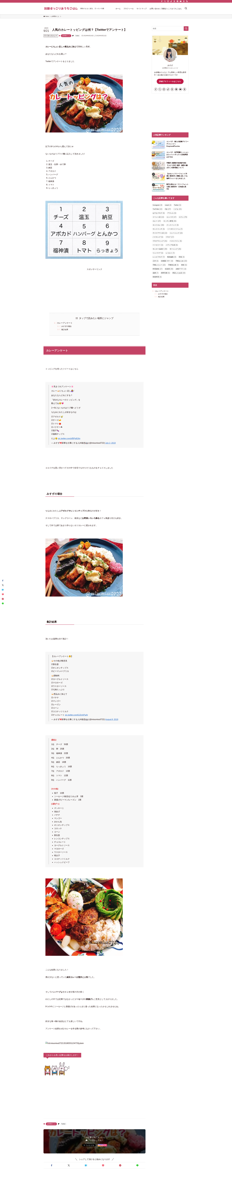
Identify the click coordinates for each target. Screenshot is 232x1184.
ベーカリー (158, 245)
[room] (174, 1)
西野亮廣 (165, 273)
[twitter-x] (165, 1)
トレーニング (176, 233)
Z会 (168, 209)
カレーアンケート (64, 323)
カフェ (183, 217)
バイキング (158, 237)
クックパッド (172, 225)
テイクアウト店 (160, 233)
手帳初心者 (173, 265)
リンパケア (158, 253)
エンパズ (171, 217)
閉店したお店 (179, 273)
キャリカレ (158, 225)
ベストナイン (176, 241)
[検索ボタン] (185, 8)
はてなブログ (159, 213)
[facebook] (161, 1)
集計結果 (64, 329)
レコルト (170, 253)
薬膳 (155, 273)
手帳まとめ (181, 261)
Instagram (157, 205)
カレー (157, 221)
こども (177, 209)
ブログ (170, 237)
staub (168, 205)
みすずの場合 (66, 326)
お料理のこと (66, 35)
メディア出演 (172, 245)
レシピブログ (159, 257)
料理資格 (157, 269)
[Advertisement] (94, 288)
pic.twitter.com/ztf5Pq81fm (69, 438)
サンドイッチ (159, 229)
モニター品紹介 (160, 249)
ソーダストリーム (174, 229)
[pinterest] (177, 1)
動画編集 (171, 257)
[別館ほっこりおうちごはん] (61, 8)
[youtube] (180, 1)
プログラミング (160, 241)
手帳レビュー (159, 265)
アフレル (171, 213)
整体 (184, 265)
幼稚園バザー (167, 261)
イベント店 (158, 217)
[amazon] (183, 1)
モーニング (175, 249)
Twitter (77, 35)
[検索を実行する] (186, 28)
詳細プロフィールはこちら (170, 81)
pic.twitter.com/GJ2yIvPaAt (76, 715)
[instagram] (168, 1)
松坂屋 (169, 269)
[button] (52, 1165)
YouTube (157, 209)
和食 (181, 257)
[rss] (186, 1)
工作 (155, 261)
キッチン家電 (169, 221)
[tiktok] (171, 1)
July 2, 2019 (110, 443)
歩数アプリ (181, 269)
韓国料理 (157, 277)
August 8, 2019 (111, 719)
